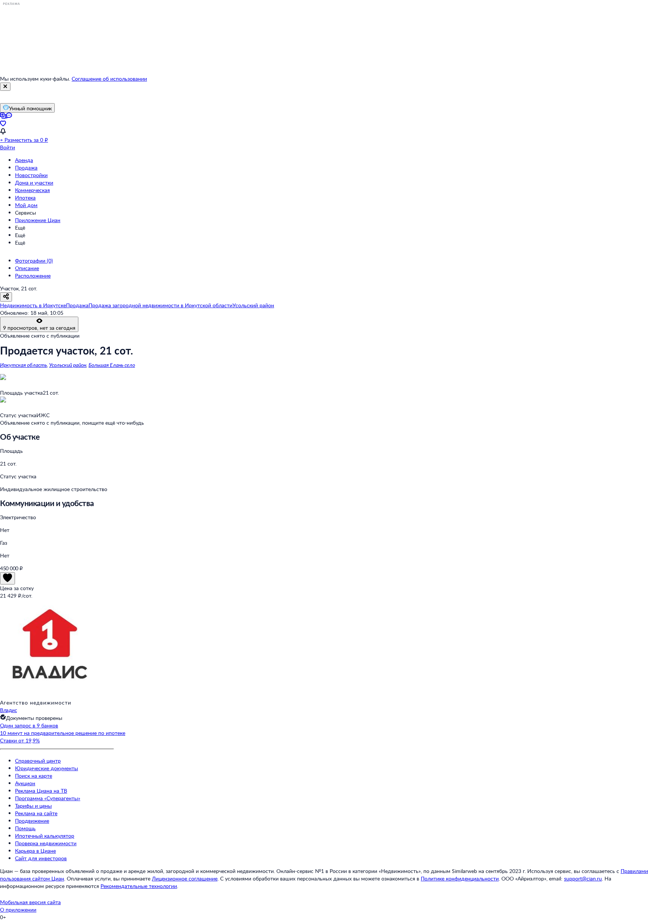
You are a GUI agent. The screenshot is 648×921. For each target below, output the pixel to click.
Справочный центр (38, 760)
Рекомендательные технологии (138, 885)
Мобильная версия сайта (30, 902)
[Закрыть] (5, 87)
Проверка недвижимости (45, 843)
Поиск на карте (33, 775)
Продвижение (32, 820)
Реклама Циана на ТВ (41, 790)
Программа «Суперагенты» (47, 798)
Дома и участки (34, 182)
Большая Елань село (111, 364)
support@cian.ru (583, 878)
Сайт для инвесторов (41, 858)
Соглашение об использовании (109, 78)
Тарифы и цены (33, 805)
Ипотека (25, 197)
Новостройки (31, 175)
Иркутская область (23, 364)
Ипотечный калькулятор (44, 835)
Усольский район (67, 364)
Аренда (24, 160)
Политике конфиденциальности (460, 878)
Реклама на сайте (36, 813)
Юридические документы (46, 768)
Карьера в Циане (35, 850)
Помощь (25, 828)
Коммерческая (32, 190)
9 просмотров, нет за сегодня (39, 327)
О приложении (18, 909)
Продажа (26, 167)
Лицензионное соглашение (185, 878)
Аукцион (25, 783)
